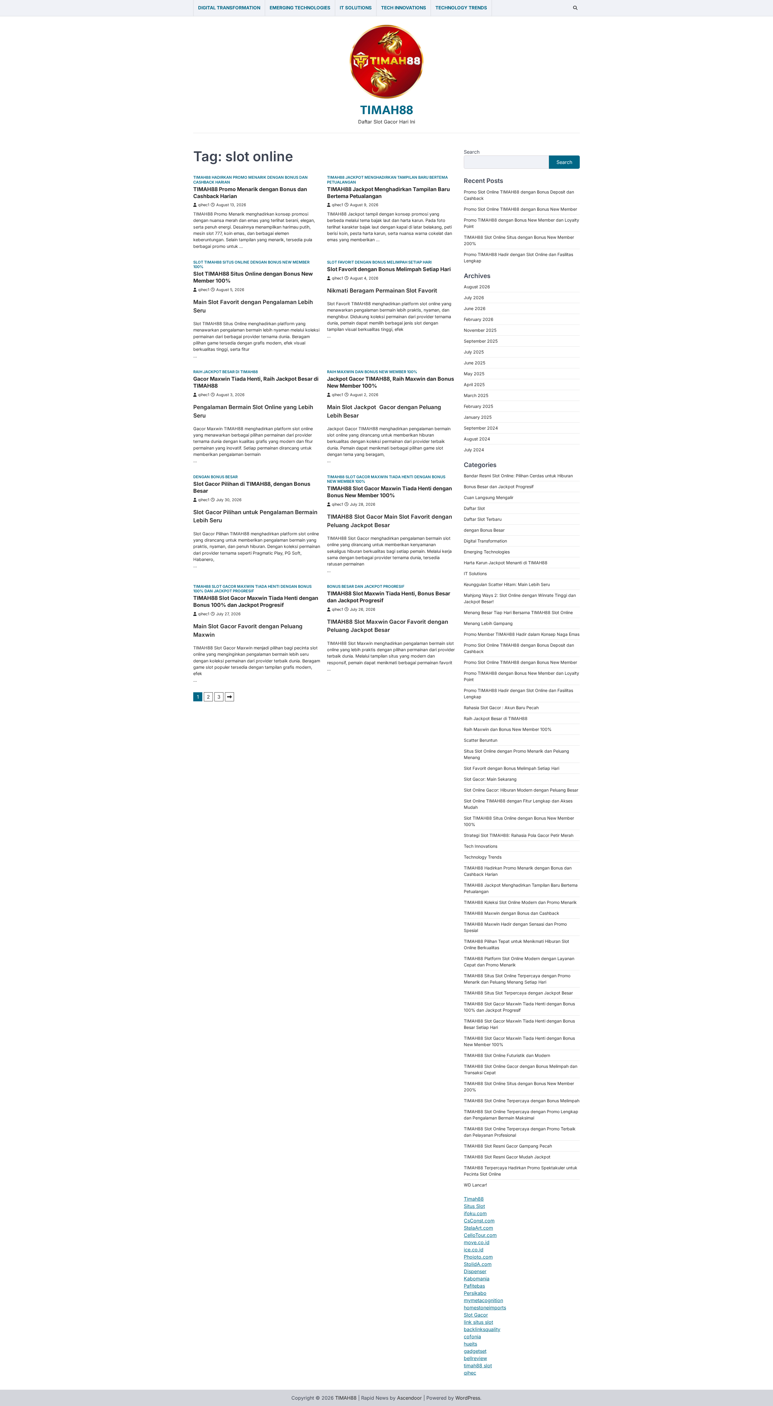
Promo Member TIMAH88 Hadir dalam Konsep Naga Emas (521, 634)
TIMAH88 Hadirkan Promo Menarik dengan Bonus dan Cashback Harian (250, 179)
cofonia (472, 1337)
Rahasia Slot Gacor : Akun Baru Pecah (501, 707)
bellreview (475, 1358)
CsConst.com (479, 1221)
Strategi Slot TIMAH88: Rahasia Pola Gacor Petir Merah (518, 835)
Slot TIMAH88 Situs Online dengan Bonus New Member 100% (251, 264)
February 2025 (478, 406)
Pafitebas (474, 1286)
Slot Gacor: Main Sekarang (490, 779)
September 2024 (481, 428)
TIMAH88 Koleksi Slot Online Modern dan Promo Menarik (520, 902)
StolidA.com (478, 1264)
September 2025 (481, 341)
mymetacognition (483, 1300)
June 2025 (474, 362)
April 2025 (474, 384)
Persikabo (475, 1293)
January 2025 (478, 417)
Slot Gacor (476, 1315)
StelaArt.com (478, 1228)
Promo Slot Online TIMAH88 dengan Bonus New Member (520, 209)
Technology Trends (461, 8)
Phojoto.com (478, 1257)
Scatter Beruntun (480, 740)
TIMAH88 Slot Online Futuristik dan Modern (507, 1055)
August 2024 (477, 438)
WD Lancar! (475, 1184)
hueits (470, 1344)
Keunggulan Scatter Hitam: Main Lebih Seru (507, 584)
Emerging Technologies (300, 8)
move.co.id (476, 1242)
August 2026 (477, 286)
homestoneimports (485, 1308)
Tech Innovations (403, 8)
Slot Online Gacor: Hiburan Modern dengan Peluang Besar (521, 790)
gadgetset (475, 1351)
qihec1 (203, 205)
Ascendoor (409, 1398)
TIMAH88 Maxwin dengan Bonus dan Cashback (511, 913)
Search (472, 152)
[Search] (575, 7)
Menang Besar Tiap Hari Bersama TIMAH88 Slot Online (518, 612)
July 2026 (474, 297)
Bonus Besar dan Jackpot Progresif (365, 586)
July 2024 (474, 449)
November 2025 (480, 330)
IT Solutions (356, 8)
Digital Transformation (229, 8)
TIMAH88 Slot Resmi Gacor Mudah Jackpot (507, 1156)
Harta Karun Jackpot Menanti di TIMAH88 (505, 562)
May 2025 (474, 373)
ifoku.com (475, 1213)
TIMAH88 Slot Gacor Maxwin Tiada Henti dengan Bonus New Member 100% (386, 479)
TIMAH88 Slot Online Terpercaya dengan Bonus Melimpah (521, 1100)
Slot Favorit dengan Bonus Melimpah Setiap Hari (379, 262)
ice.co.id (473, 1250)
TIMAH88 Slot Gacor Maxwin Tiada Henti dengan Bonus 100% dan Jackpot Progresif (252, 588)
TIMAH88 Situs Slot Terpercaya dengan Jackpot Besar (518, 992)
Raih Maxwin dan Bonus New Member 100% (372, 372)
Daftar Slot (474, 508)
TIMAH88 (386, 110)
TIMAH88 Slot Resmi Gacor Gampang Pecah (508, 1145)
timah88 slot (478, 1366)
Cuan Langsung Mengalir (488, 497)
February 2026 (478, 319)
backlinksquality (482, 1329)
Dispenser (475, 1271)
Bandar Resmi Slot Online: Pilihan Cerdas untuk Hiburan (518, 475)
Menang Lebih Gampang (488, 623)
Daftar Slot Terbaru (483, 519)
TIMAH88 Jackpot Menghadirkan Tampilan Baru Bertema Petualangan (387, 179)
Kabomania (476, 1279)
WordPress (467, 1398)
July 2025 (474, 351)
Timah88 (474, 1199)
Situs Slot (474, 1206)
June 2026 (475, 308)
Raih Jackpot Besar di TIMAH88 (225, 372)
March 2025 (476, 395)
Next (229, 696)
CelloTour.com (480, 1235)
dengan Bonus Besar (215, 477)
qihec (470, 1373)
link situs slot (478, 1322)
